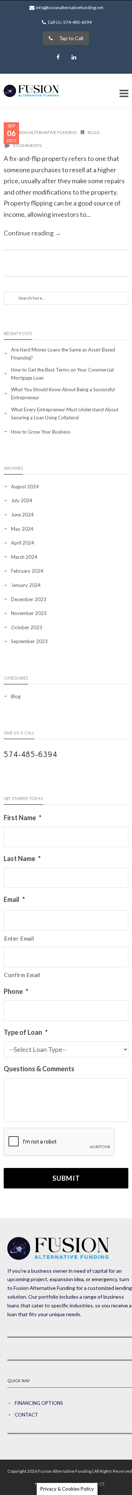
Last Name (22, 858)
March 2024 (24, 557)
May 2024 (22, 529)
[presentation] (59, 1142)
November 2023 (29, 613)
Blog (94, 132)
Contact (26, 1415)
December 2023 (28, 599)
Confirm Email (22, 975)
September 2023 (29, 641)
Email (14, 899)
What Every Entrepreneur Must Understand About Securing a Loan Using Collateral (64, 413)
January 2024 (26, 585)
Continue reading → (32, 233)
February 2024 (27, 571)
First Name (22, 818)
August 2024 (25, 486)
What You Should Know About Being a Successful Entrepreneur (63, 393)
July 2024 (21, 500)
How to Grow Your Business (40, 432)
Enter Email (19, 938)
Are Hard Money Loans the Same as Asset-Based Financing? (63, 354)
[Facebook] (58, 57)
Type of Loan (26, 1032)
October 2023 (26, 627)
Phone (16, 991)
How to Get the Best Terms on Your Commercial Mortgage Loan (62, 374)
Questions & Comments (39, 1069)
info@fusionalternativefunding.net (69, 7)
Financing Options (39, 1403)
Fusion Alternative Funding (44, 132)
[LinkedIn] (74, 57)
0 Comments (26, 145)
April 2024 (22, 543)
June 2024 (22, 515)
